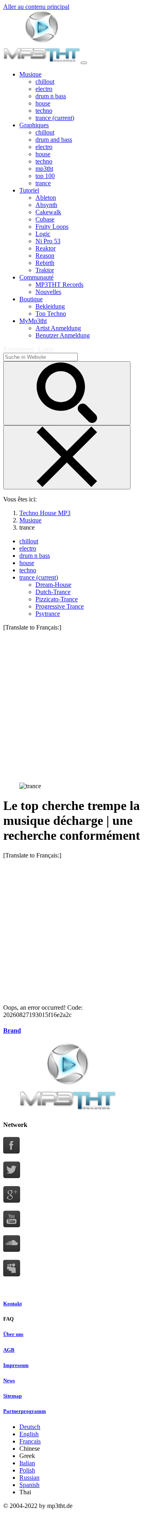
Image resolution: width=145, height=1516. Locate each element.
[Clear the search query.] (66, 457)
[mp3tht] (42, 60)
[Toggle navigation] (84, 63)
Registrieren (18, 349)
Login (45, 349)
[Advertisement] (72, 703)
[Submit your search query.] (66, 393)
